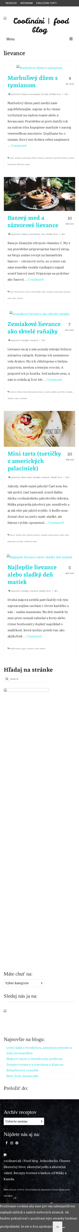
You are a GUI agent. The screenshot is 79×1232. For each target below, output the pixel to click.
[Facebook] (6, 1143)
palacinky (11, 541)
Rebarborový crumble (22, 1070)
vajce (14, 298)
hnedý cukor (21, 535)
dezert (12, 535)
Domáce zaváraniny (30, 94)
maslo (47, 392)
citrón (27, 292)
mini (67, 535)
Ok (57, 1226)
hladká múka (14, 648)
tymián (71, 158)
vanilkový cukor (30, 541)
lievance (40, 158)
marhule (48, 158)
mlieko (54, 392)
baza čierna (19, 292)
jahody (30, 535)
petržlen (61, 392)
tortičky (19, 541)
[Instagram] (11, 1143)
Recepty (45, 94)
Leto (43, 234)
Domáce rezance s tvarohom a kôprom (34, 1065)
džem (34, 158)
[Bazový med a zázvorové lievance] (39, 194)
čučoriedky (35, 292)
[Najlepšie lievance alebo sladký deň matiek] (39, 557)
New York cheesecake (22, 1076)
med (9, 298)
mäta (62, 535)
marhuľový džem (60, 158)
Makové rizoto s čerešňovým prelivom (34, 1059)
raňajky (69, 392)
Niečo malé (26, 477)
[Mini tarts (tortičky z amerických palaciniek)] (39, 428)
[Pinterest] (17, 1143)
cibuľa (19, 392)
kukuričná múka (30, 392)
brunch (12, 392)
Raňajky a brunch (29, 340)
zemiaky (23, 398)
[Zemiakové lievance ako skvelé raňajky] (40, 314)
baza (11, 292)
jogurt (23, 648)
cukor (11, 158)
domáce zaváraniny (23, 158)
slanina (11, 398)
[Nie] (63, 1227)
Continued (18, 146)
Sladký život (55, 94)
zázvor (20, 298)
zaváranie (12, 164)
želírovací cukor (23, 164)
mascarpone (53, 535)
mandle (44, 535)
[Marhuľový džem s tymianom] (39, 68)
